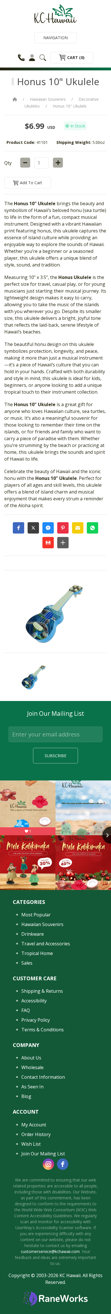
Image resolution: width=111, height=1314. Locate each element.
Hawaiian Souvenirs (48, 99)
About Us (31, 1058)
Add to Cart (30, 182)
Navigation (55, 37)
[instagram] (48, 1164)
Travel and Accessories (45, 944)
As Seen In (32, 1087)
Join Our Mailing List (43, 1154)
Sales (26, 963)
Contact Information (43, 1077)
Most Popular (36, 915)
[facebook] (62, 1164)
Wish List (31, 1144)
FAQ (25, 1010)
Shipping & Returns (42, 991)
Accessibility (34, 1001)
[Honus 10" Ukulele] (34, 677)
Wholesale (32, 1067)
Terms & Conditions (42, 1030)
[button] (18, 528)
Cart (75, 57)
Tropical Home (37, 953)
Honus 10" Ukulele (70, 106)
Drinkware (32, 934)
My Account (33, 1125)
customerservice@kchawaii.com (50, 1251)
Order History (36, 1134)
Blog (26, 1096)
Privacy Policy (35, 1020)
